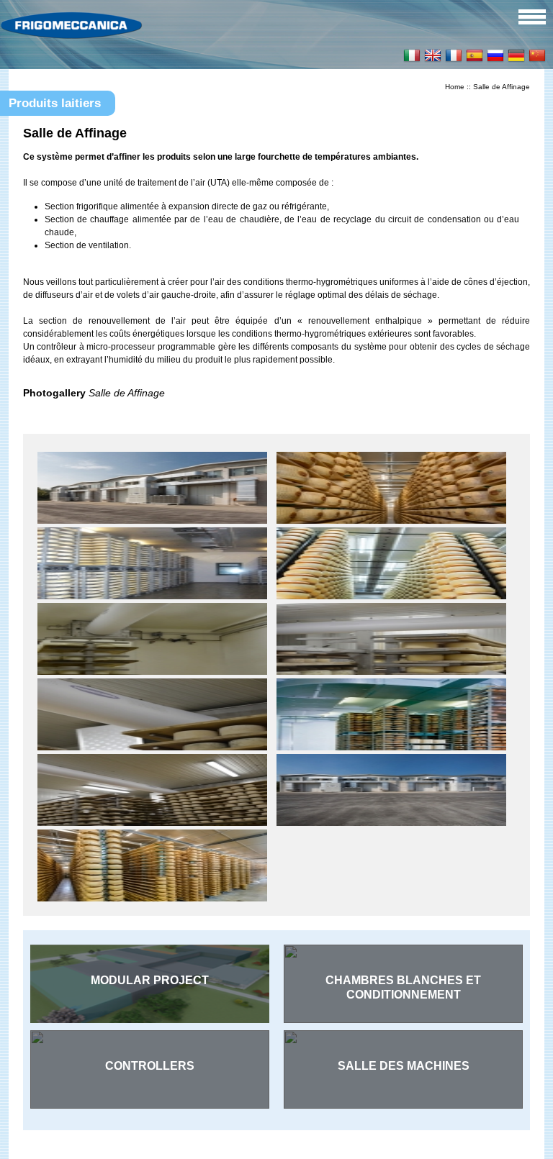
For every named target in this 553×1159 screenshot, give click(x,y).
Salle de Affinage (501, 87)
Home (454, 87)
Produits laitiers (55, 103)
